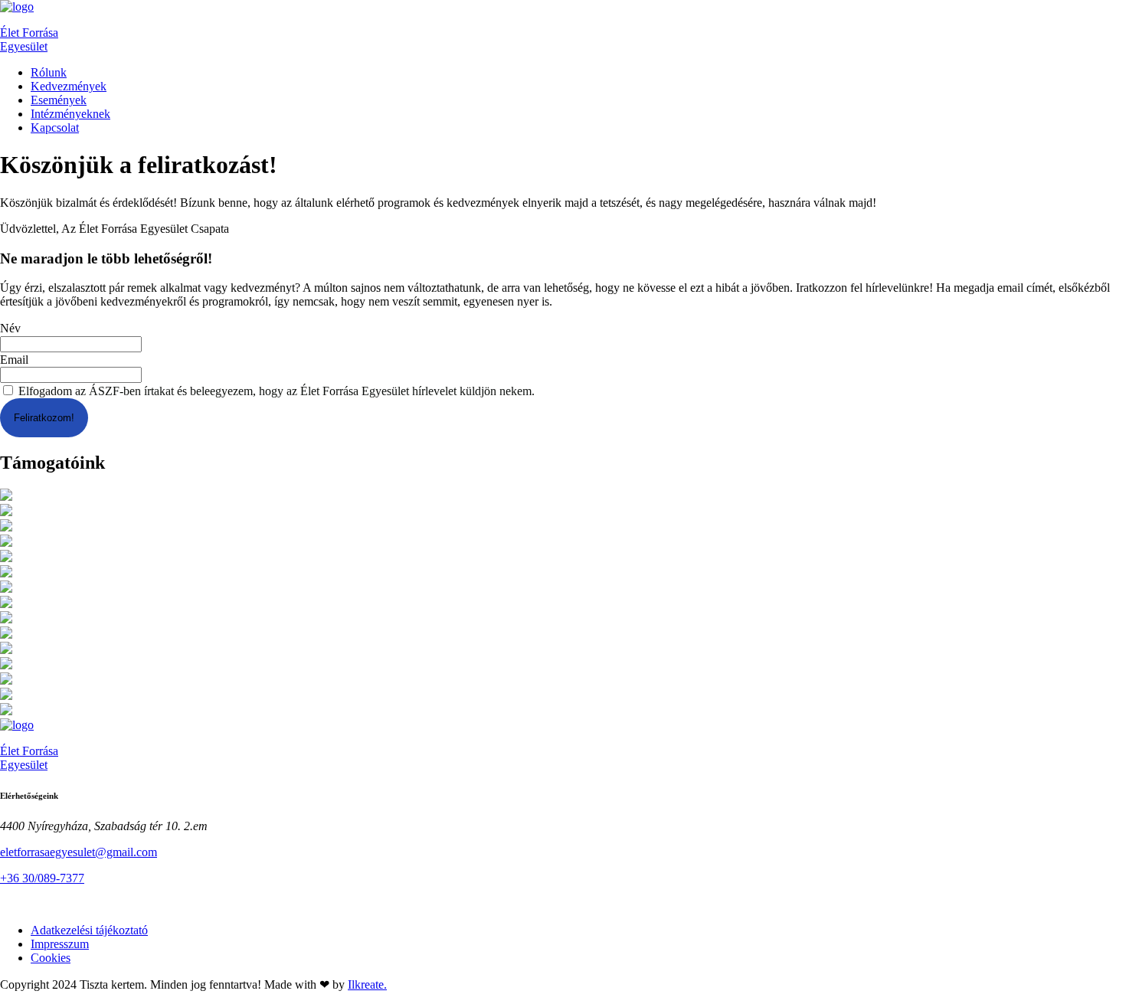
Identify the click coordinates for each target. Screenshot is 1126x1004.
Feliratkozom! (44, 418)
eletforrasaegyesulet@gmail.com (78, 851)
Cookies (50, 957)
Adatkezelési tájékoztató (89, 930)
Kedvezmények (68, 86)
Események (59, 99)
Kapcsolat (55, 127)
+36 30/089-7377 (42, 878)
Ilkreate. (367, 984)
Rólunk (49, 72)
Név (10, 328)
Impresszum (60, 943)
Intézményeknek (70, 113)
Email (14, 359)
